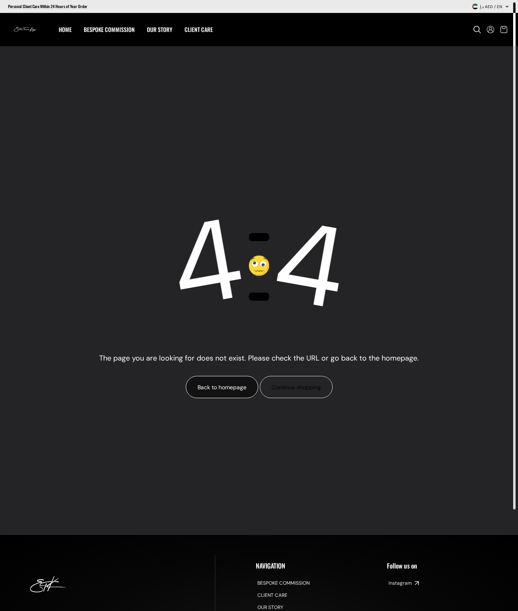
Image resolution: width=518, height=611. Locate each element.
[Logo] (25, 29)
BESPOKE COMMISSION (283, 583)
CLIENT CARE (272, 595)
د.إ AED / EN (491, 6)
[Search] (477, 29)
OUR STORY (270, 607)
